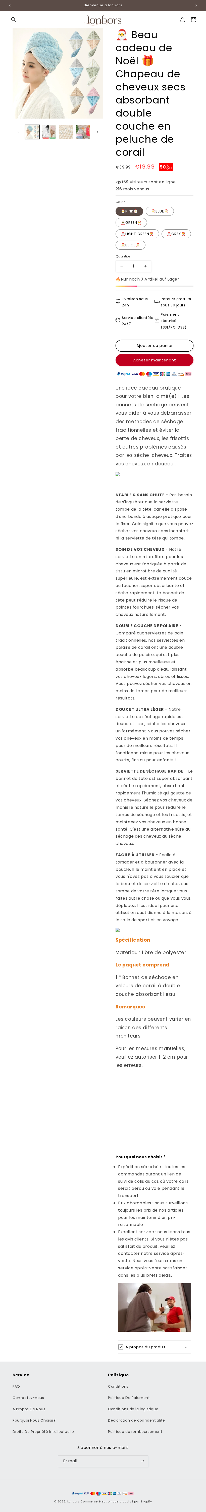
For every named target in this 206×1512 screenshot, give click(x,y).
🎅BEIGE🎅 (130, 245)
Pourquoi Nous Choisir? (34, 1420)
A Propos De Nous (29, 1409)
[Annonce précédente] (9, 5)
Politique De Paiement (129, 1397)
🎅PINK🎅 (129, 211)
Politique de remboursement (135, 1431)
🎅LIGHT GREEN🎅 (137, 233)
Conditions (118, 1386)
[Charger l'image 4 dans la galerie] (83, 132)
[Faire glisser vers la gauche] (18, 131)
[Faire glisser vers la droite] (97, 131)
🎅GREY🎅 (176, 233)
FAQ (16, 1386)
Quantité (123, 256)
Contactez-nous (28, 1397)
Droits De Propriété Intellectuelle (43, 1431)
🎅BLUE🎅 (160, 211)
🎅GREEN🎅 (131, 222)
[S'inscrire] (142, 1461)
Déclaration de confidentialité (136, 1420)
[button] (13, 19)
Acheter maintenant (154, 360)
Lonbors (73, 1501)
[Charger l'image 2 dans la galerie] (49, 132)
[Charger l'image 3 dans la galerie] (66, 132)
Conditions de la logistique (133, 1409)
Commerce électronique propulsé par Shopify (116, 1501)
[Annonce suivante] (196, 5)
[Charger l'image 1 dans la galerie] (32, 132)
